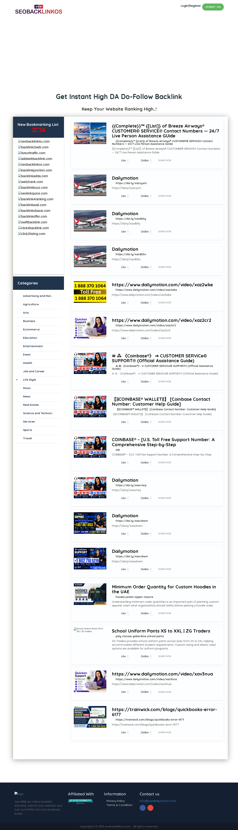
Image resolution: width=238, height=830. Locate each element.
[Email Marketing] (80, 801)
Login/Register (191, 6)
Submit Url (213, 7)
